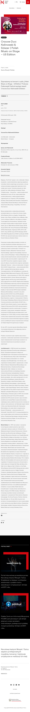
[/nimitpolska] (13, 685)
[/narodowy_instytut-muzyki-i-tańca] (16, 685)
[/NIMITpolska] (11, 685)
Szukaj (23, 2)
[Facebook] (1, 523)
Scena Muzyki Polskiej (7, 70)
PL (17, 2)
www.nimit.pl (4, 673)
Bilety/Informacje (5, 175)
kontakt (15, 689)
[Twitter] (3, 523)
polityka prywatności (15, 693)
